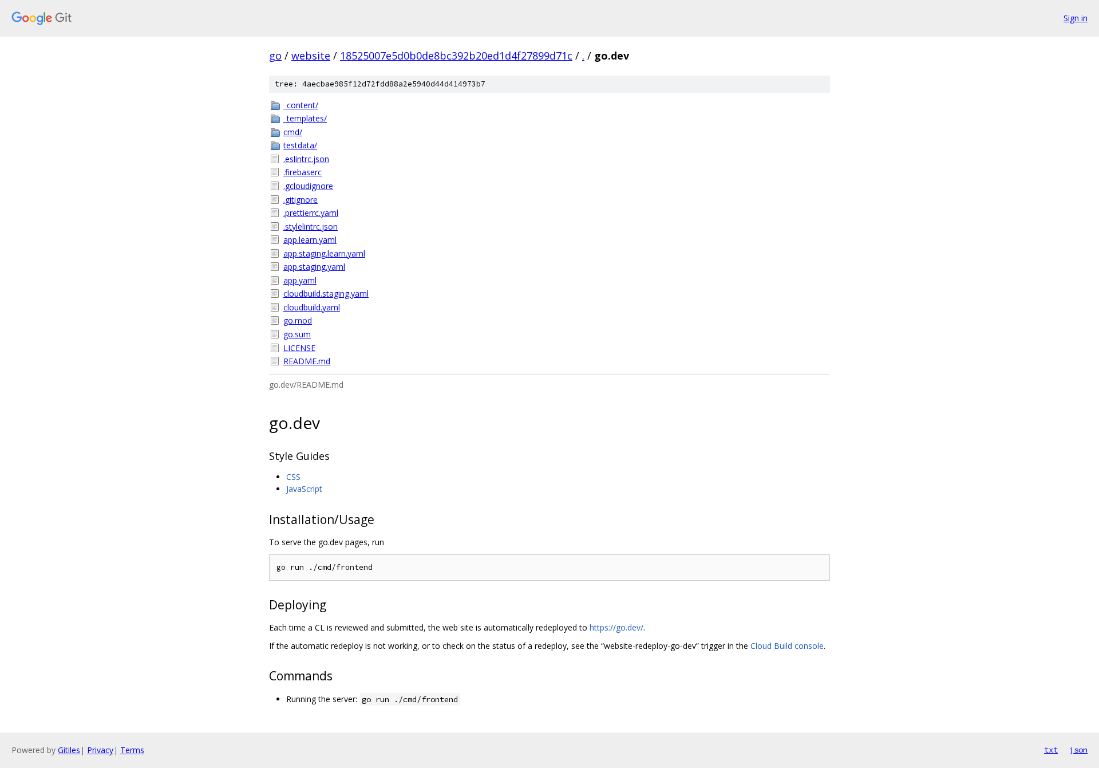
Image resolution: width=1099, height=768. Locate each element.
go (275, 55)
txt (1051, 750)
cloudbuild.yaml (311, 307)
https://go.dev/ (616, 627)
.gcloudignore (308, 185)
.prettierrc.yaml (310, 212)
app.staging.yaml (314, 266)
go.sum (297, 334)
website (310, 55)
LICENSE (299, 347)
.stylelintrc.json (310, 226)
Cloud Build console (787, 645)
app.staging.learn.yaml (324, 253)
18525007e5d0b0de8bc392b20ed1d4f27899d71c (456, 55)
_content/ (300, 105)
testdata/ (300, 145)
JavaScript (304, 488)
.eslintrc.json (306, 158)
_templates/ (305, 118)
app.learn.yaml (310, 239)
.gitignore (300, 199)
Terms (132, 750)
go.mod (297, 320)
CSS (293, 476)
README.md (306, 361)
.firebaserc (302, 172)
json (1078, 750)
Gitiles (69, 750)
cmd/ (292, 132)
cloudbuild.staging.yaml (326, 293)
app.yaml (300, 280)
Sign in (1076, 18)
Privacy (100, 750)
